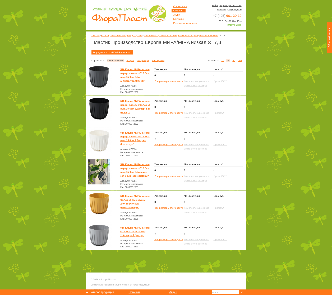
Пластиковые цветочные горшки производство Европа (171, 35)
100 (240, 60)
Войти (215, 5)
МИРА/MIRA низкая (208, 35)
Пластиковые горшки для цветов (126, 35)
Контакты (178, 18)
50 (234, 60)
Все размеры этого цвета (168, 81)
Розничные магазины (185, 23)
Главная (95, 35)
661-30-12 (227, 15)
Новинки (134, 292)
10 (223, 60)
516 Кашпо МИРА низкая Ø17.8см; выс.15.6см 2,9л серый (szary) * (135, 231)
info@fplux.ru (234, 24)
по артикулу (143, 60)
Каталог (105, 35)
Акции (176, 14)
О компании (180, 6)
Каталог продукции (102, 292)
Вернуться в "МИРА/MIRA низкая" (112, 52)
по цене (130, 60)
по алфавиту (158, 60)
